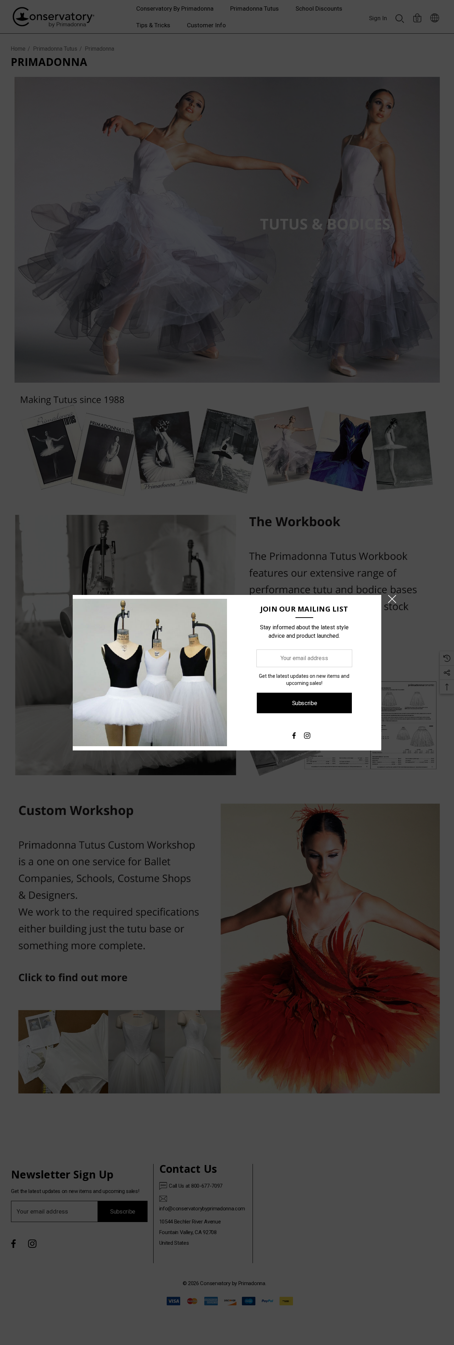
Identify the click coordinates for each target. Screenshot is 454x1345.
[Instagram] (307, 737)
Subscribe (304, 703)
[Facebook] (293, 737)
